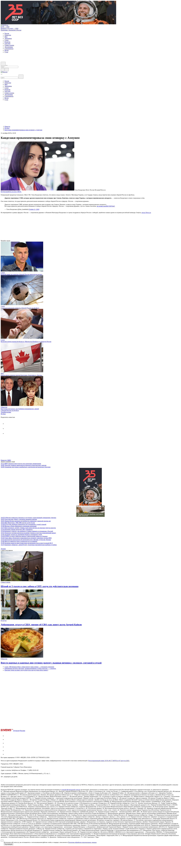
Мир (2, 373)
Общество (4, 407)
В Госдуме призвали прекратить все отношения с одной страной (23, 524)
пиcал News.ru (146, 212)
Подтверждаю (9, 844)
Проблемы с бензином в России (11, 30)
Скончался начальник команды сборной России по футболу (20, 308)
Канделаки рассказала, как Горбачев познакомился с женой (20, 409)
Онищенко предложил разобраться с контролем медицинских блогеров (25, 467)
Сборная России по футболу (10, 410)
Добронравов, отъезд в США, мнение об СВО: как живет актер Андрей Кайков (41, 624)
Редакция (16, 730)
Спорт (3, 272)
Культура (4, 620)
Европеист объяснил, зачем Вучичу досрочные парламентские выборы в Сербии (29, 545)
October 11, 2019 (34, 209)
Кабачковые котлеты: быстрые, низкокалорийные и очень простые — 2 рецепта (30, 668)
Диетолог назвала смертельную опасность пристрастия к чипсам (23, 465)
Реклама (22, 730)
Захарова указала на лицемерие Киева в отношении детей (21, 534)
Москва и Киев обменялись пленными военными (18, 526)
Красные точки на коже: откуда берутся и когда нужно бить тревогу (26, 670)
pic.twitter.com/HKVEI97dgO (106, 206)
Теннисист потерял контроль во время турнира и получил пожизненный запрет (28, 533)
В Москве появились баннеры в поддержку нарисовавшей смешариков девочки (28, 517)
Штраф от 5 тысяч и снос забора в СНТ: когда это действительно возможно (39, 586)
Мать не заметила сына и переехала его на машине (19, 541)
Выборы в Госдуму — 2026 (9, 28)
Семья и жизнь (5, 582)
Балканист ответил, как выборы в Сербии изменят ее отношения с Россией (27, 531)
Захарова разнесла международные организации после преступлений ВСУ (27, 543)
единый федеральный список (70, 789)
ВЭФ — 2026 (5, 27)
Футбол (3, 414)
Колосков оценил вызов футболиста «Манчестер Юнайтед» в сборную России (26, 341)
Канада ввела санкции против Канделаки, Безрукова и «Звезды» (21, 375)
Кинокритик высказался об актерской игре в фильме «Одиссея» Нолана (26, 539)
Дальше (3, 548)
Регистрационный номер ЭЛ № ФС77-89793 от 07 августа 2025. (109, 760)
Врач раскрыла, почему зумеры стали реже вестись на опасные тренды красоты (28, 528)
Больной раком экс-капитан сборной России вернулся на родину (21, 274)
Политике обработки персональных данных (82, 842)
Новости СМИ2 (6, 460)
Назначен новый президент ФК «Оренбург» (17, 529)
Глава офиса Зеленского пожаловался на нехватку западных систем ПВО (26, 538)
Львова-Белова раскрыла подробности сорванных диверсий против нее (26, 521)
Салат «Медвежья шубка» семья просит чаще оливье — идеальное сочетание (29, 667)
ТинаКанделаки (6, 412)
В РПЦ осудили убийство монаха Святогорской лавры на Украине (24, 536)
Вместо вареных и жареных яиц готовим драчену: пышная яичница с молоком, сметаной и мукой (51, 663)
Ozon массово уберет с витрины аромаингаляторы (19, 519)
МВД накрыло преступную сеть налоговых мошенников (21, 463)
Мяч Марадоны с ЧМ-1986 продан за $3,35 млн (18, 523)
